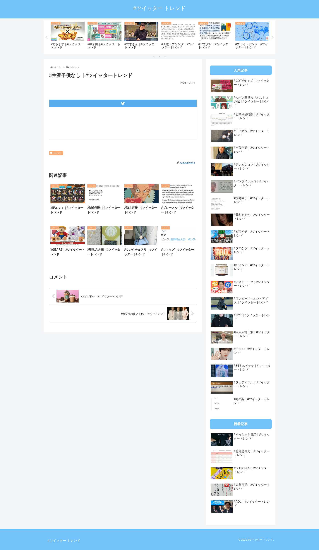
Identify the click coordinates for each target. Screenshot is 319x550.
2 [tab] (159, 57)
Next (273, 37)
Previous (46, 37)
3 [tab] (165, 57)
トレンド (57, 153)
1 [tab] (154, 57)
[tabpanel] (67, 37)
